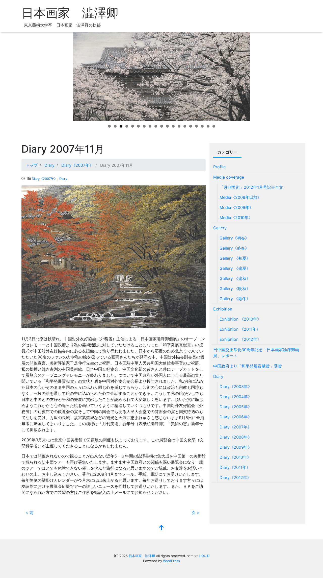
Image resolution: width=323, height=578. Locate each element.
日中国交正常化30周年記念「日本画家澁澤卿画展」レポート (256, 352)
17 (202, 126)
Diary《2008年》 (236, 437)
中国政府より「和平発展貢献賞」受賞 (247, 366)
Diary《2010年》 (235, 457)
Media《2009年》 (236, 207)
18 (208, 126)
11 (167, 126)
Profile (219, 166)
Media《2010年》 (236, 217)
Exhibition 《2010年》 (240, 319)
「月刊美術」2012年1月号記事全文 (251, 187)
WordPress (171, 561)
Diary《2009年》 (236, 447)
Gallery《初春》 (234, 237)
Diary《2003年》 (236, 386)
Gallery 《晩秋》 (235, 288)
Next (258, 75)
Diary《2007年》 (44, 179)
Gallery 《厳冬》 (235, 298)
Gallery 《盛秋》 (235, 278)
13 (179, 126)
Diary (63, 179)
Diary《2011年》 (235, 467)
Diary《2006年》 (236, 416)
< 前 (29, 512)
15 (190, 126)
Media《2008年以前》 (240, 197)
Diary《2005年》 (236, 406)
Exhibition (222, 308)
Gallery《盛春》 (234, 248)
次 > (196, 512)
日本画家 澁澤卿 (69, 13)
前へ (64, 75)
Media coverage (228, 177)
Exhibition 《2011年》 (240, 329)
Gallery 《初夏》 (235, 258)
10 (161, 126)
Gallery (220, 227)
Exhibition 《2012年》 (240, 339)
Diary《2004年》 (236, 396)
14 (184, 126)
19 (213, 126)
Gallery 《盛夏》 (235, 268)
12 (173, 126)
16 (196, 126)
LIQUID (204, 556)
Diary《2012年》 (235, 477)
